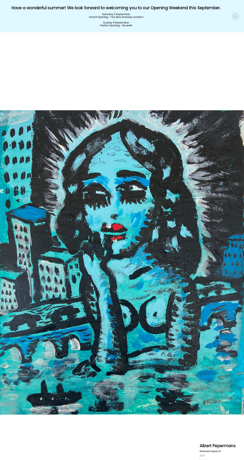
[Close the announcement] (235, 16)
